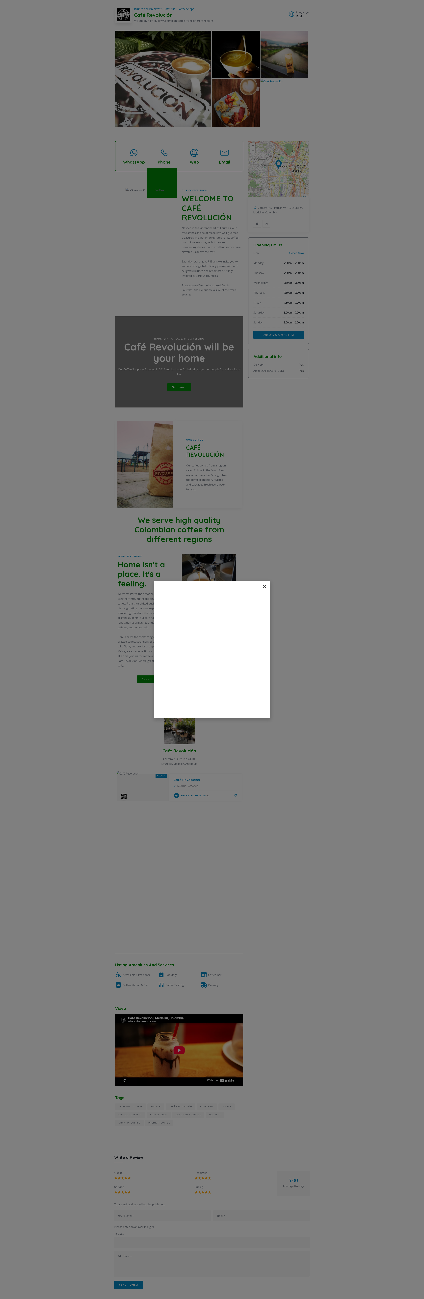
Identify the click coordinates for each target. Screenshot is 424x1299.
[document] (212, 649)
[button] (264, 586)
